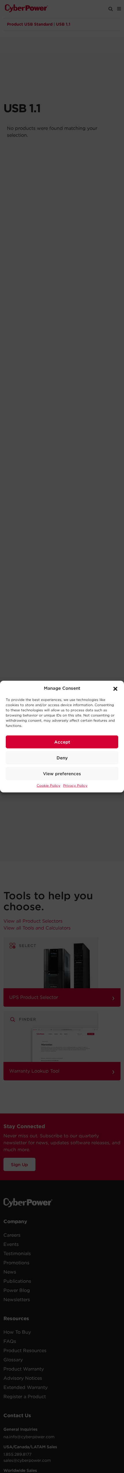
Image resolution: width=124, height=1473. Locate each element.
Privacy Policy (75, 785)
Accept (62, 741)
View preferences (62, 773)
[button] (115, 688)
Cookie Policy (48, 785)
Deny (62, 757)
